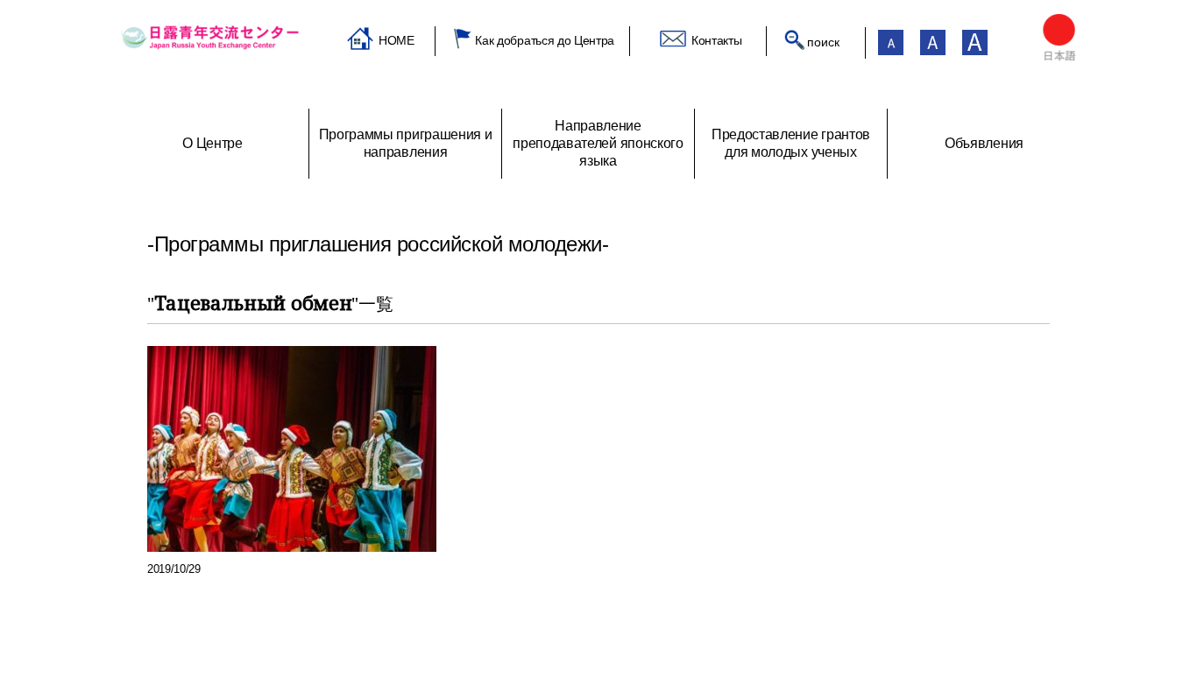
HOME (396, 40)
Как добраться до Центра (544, 40)
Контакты (716, 40)
